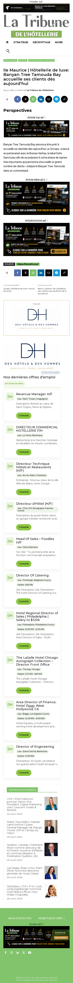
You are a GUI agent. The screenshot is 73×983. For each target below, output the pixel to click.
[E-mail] (48, 99)
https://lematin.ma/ (27, 264)
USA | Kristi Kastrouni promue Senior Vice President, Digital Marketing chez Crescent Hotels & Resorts (24, 804)
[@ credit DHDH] (36, 11)
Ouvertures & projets (41, 60)
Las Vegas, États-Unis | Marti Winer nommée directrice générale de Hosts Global (24, 870)
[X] (25, 99)
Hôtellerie (10, 60)
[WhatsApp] (33, 99)
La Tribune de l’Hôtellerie (40, 90)
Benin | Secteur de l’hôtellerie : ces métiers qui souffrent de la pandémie (52, 291)
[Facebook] (17, 99)
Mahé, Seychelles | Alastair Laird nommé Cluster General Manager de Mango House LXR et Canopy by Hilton (24, 827)
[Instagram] (12, 953)
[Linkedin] (41, 99)
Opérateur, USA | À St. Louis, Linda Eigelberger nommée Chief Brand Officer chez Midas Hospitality (24, 890)
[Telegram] (56, 99)
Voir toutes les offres (14, 383)
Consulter (24, 415)
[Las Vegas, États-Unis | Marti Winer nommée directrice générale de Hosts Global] (51, 872)
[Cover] (36, 140)
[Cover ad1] (36, 239)
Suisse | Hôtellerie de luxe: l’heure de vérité (18, 289)
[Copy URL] (64, 99)
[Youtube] (30, 953)
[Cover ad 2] (36, 198)
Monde (23, 60)
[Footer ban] (36, 937)
